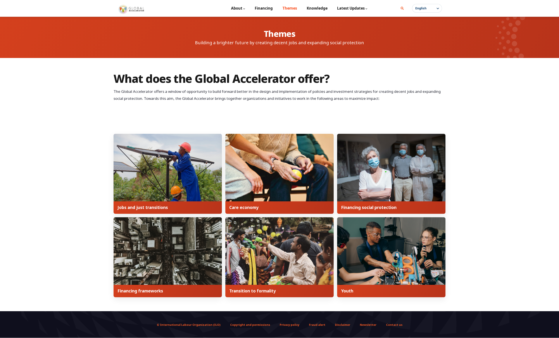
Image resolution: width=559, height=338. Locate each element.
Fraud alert (317, 325)
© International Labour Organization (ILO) (189, 325)
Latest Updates (351, 8)
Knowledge (317, 8)
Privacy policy (289, 325)
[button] (427, 8)
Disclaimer (342, 325)
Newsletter (368, 325)
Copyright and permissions (250, 325)
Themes (289, 8)
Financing (264, 8)
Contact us (394, 325)
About (236, 8)
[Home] (131, 9)
